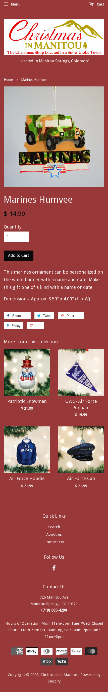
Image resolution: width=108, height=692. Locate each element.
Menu (15, 4)
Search (54, 527)
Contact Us (54, 542)
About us (54, 534)
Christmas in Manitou (59, 674)
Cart (100, 4)
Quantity (13, 226)
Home (8, 80)
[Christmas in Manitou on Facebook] (54, 568)
